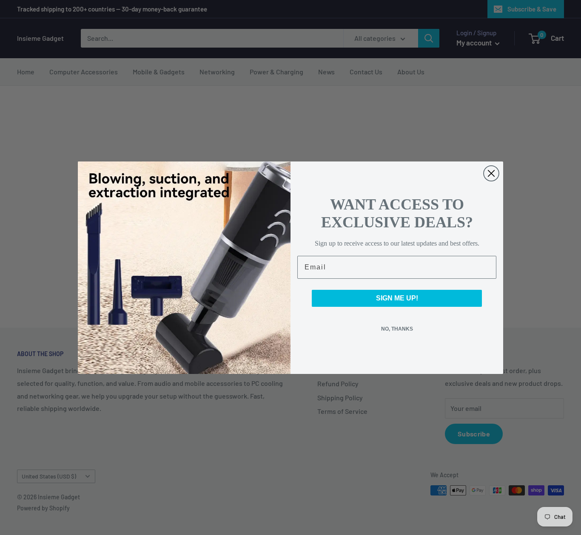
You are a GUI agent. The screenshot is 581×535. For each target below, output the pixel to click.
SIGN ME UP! (397, 298)
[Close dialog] (491, 173)
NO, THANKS (397, 329)
